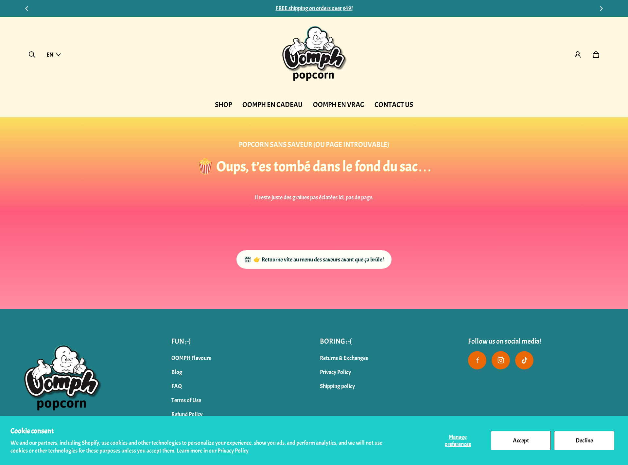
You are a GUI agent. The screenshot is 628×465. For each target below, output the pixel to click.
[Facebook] (477, 360)
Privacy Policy (233, 451)
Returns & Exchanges (344, 358)
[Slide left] (27, 8)
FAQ (176, 386)
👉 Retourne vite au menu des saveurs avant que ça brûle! (318, 259)
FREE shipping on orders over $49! (314, 8)
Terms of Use (186, 400)
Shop (223, 104)
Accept (521, 440)
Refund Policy (186, 414)
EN (49, 55)
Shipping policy (337, 386)
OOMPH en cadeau (272, 104)
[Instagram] (501, 360)
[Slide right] (601, 8)
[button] (32, 54)
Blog (176, 372)
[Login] (577, 54)
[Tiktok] (524, 360)
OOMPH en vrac (338, 104)
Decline (584, 440)
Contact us (394, 104)
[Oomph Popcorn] (314, 54)
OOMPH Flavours (191, 358)
